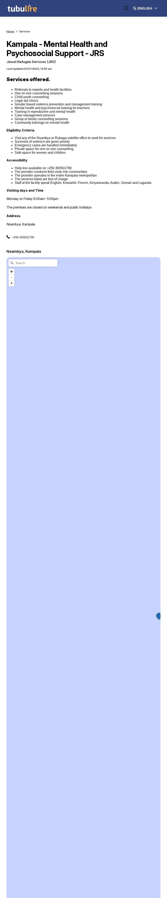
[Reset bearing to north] (11, 283)
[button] (145, 8)
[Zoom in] (11, 272)
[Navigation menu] (126, 8)
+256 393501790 (23, 237)
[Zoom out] (11, 277)
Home (10, 31)
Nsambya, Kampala (24, 251)
